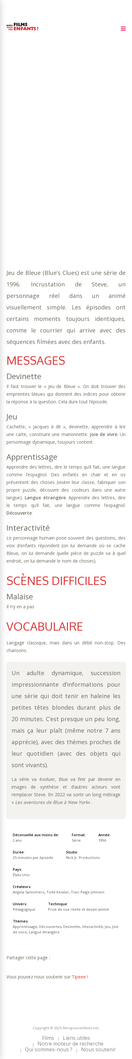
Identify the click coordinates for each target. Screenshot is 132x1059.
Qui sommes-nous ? (48, 1049)
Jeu (74, 162)
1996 (29, 137)
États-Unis (21, 874)
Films (48, 1037)
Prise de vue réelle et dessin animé (78, 909)
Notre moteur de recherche (70, 1043)
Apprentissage (45, 156)
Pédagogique (45, 175)
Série (76, 840)
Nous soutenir (98, 1049)
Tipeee (79, 977)
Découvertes (82, 156)
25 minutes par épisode (52, 149)
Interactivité (50, 162)
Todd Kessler (57, 892)
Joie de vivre (96, 162)
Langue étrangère (29, 169)
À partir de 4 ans (28, 125)
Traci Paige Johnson (87, 892)
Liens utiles (76, 1037)
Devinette (18, 162)
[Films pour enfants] (22, 31)
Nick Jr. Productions (83, 857)
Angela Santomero (29, 892)
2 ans (79, 143)
